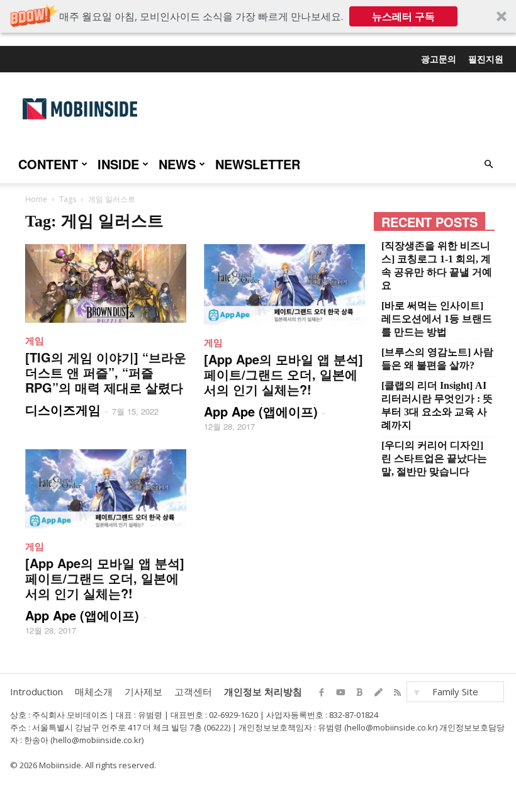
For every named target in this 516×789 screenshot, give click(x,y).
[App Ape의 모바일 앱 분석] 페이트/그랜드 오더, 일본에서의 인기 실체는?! (283, 374)
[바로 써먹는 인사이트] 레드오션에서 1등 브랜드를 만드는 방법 (436, 318)
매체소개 (94, 691)
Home (36, 199)
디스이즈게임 (63, 409)
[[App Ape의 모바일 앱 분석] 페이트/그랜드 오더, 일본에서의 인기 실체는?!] (284, 284)
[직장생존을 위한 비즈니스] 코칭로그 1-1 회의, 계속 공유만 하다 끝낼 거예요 (436, 265)
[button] (258, 16)
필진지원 (485, 58)
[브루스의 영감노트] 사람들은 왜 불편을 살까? (437, 359)
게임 (34, 340)
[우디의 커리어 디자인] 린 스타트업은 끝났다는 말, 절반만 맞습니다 (434, 458)
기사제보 (143, 691)
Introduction (36, 691)
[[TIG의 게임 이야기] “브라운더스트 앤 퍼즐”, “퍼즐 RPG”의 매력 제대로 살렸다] (105, 283)
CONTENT (48, 164)
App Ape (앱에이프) (261, 411)
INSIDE (118, 164)
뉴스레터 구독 (403, 16)
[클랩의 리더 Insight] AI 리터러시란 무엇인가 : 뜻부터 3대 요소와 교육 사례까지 (437, 405)
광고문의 (438, 58)
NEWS (177, 164)
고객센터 (193, 691)
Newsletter (257, 164)
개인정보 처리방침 (263, 691)
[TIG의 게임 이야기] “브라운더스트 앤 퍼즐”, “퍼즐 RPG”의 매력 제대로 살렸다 (105, 372)
